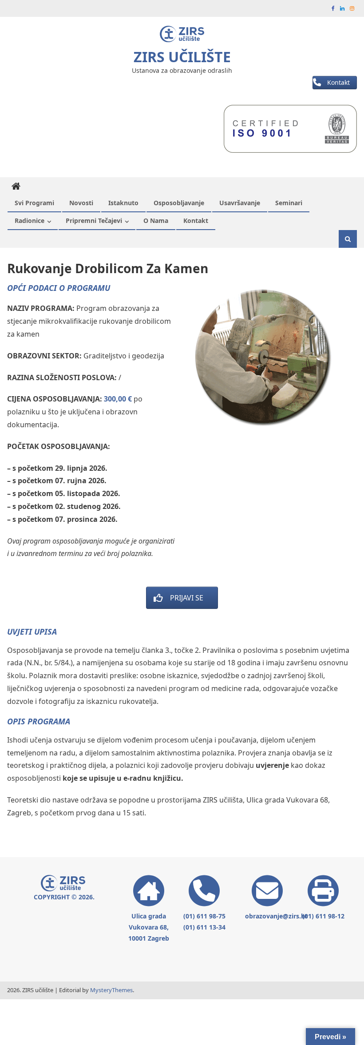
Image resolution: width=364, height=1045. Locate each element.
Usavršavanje (239, 203)
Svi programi (34, 203)
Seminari (288, 203)
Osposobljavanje (179, 203)
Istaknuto (123, 203)
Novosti (81, 203)
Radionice (29, 220)
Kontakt (195, 220)
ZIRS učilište (182, 56)
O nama (155, 220)
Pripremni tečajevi (94, 220)
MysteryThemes (111, 990)
